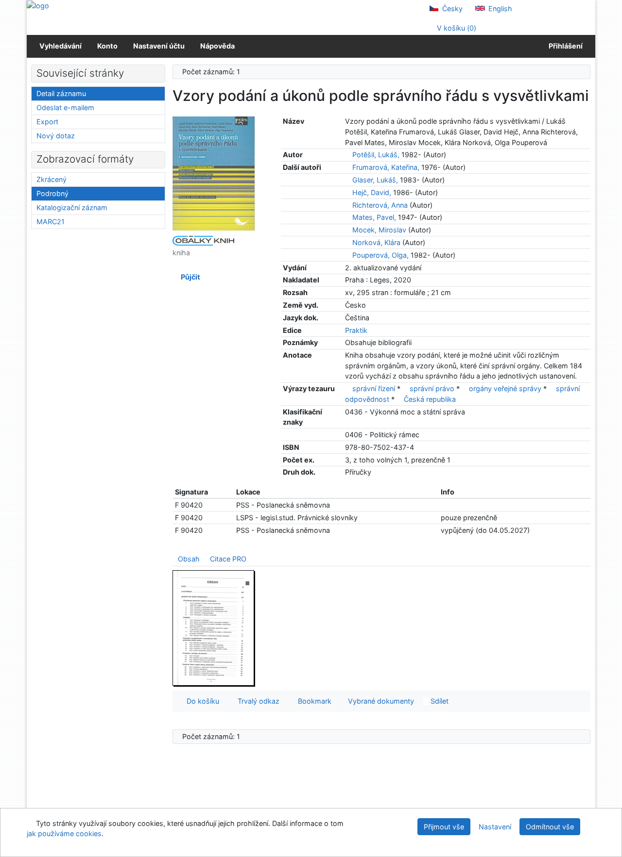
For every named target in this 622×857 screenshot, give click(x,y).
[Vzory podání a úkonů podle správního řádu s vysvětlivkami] (214, 173)
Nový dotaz (55, 136)
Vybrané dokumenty (380, 701)
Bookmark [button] (312, 701)
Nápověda (217, 46)
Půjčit (189, 277)
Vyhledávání (60, 46)
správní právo (432, 388)
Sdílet (439, 701)
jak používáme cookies (64, 833)
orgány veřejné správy (505, 388)
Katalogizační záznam (71, 207)
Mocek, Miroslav (379, 230)
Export (47, 121)
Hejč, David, (371, 192)
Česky (451, 8)
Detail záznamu (61, 93)
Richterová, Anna (380, 205)
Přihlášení (564, 46)
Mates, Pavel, (374, 217)
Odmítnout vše (550, 827)
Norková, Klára (376, 242)
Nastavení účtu (159, 46)
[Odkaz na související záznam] (347, 154)
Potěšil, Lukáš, (375, 154)
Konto (107, 46)
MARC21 (50, 221)
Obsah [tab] (189, 559)
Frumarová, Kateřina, (385, 167)
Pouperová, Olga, (380, 255)
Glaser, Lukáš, (375, 180)
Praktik (356, 330)
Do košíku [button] (201, 701)
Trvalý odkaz (256, 701)
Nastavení (495, 827)
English (499, 8)
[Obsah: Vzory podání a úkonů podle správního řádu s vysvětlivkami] (214, 628)
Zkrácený (51, 179)
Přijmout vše (444, 827)
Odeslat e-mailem (65, 107)
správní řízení (373, 388)
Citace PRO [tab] (228, 559)
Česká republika (430, 399)
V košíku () (455, 28)
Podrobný (52, 193)
